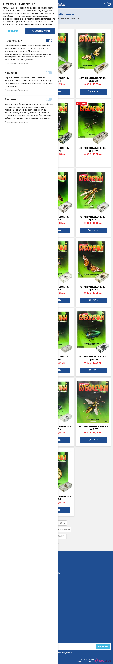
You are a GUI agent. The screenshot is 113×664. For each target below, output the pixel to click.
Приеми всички (40, 31)
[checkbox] (49, 40)
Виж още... (59, 536)
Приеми (13, 31)
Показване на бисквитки (16, 63)
